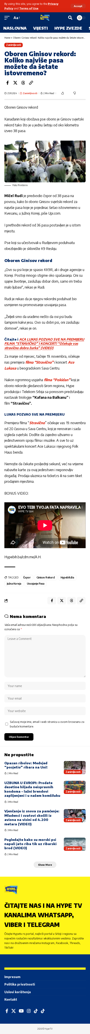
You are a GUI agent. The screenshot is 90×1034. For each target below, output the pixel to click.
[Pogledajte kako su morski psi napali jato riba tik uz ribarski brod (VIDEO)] (75, 844)
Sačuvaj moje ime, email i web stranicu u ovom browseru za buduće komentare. (47, 724)
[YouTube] (21, 1011)
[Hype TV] (45, 17)
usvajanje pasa (35, 583)
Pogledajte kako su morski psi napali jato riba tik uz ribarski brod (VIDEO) (30, 844)
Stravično (37, 423)
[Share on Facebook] (7, 82)
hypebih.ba (67, 577)
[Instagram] (29, 1011)
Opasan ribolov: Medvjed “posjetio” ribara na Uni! (26, 765)
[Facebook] (6, 1011)
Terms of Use (28, 8)
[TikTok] (36, 1011)
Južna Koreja (14, 583)
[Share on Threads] (23, 82)
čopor (27, 577)
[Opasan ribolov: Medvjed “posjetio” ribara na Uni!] (75, 767)
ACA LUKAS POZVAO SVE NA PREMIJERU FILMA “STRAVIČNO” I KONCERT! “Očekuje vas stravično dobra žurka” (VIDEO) (44, 343)
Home (7, 37)
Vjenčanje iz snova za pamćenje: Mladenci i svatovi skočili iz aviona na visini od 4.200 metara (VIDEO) (31, 817)
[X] (13, 1011)
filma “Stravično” (39, 362)
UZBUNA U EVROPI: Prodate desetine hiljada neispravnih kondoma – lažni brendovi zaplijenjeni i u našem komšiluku (32, 789)
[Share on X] (15, 82)
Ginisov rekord (45, 577)
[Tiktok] (43, 1011)
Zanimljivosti (13, 45)
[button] (78, 6)
